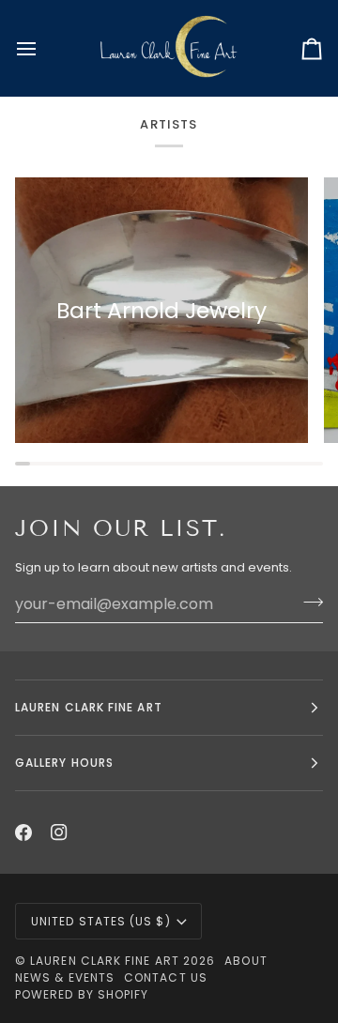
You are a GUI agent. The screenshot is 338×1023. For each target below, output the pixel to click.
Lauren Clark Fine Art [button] (88, 707)
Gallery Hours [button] (64, 763)
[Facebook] (23, 832)
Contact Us (165, 977)
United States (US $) (101, 921)
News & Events (65, 977)
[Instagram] (59, 832)
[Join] (307, 602)
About (245, 961)
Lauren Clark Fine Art (104, 961)
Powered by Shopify (81, 994)
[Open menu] (43, 48)
